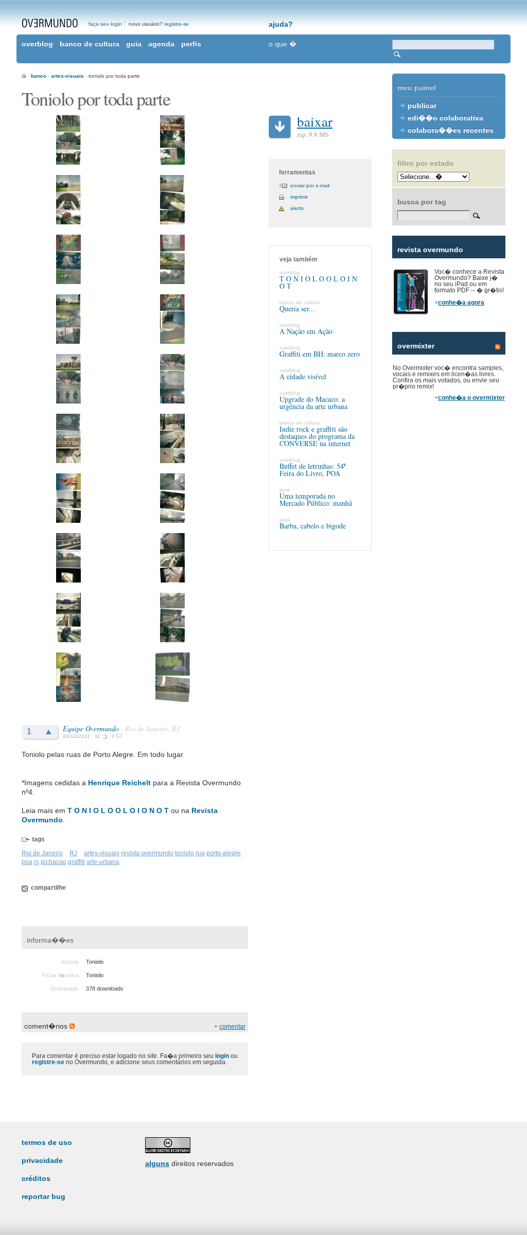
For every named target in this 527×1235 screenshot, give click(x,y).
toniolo (184, 853)
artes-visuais (67, 76)
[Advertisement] (449, 586)
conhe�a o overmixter (471, 397)
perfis (191, 44)
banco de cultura (89, 44)
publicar (422, 105)
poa (27, 862)
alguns (157, 1163)
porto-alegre (223, 853)
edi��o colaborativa (445, 118)
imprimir (299, 197)
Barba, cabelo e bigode (312, 526)
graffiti (76, 862)
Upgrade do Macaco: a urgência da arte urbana (313, 402)
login (222, 1056)
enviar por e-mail (309, 185)
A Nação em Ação (305, 331)
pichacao (53, 862)
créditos (36, 1178)
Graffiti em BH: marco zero (319, 354)
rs (36, 862)
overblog (37, 44)
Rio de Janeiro (42, 853)
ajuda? (281, 24)
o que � (282, 44)
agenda (161, 44)
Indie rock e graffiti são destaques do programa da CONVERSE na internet (317, 436)
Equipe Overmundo (91, 728)
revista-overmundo (147, 853)
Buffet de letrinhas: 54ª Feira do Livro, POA (312, 469)
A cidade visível (302, 376)
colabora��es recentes (451, 130)
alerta (297, 208)
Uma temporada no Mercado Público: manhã (315, 499)
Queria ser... (297, 308)
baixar (314, 121)
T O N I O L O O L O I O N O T (118, 810)
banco (38, 76)
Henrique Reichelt (119, 783)
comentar (232, 1026)
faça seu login (105, 24)
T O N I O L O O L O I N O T (318, 282)
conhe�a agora (461, 302)
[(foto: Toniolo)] (68, 162)
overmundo (50, 23)
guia (134, 44)
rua (200, 853)
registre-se (176, 24)
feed (497, 346)
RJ (73, 853)
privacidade (42, 1160)
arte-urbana (102, 862)
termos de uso (47, 1142)
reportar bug (43, 1196)
